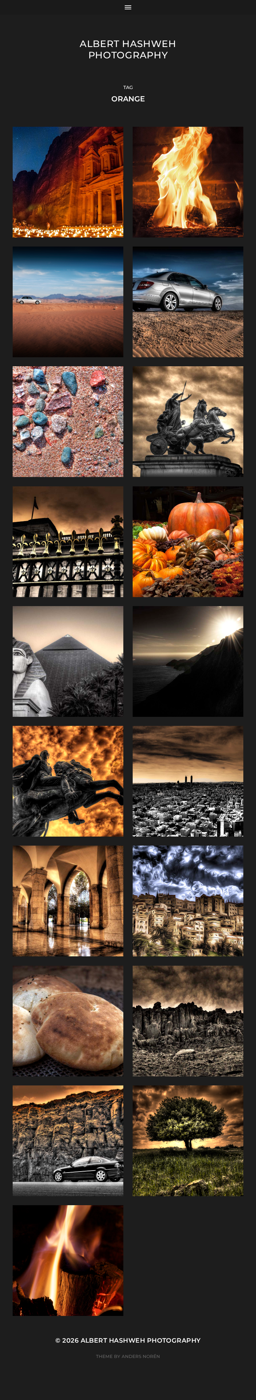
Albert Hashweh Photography (128, 49)
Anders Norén (141, 1356)
